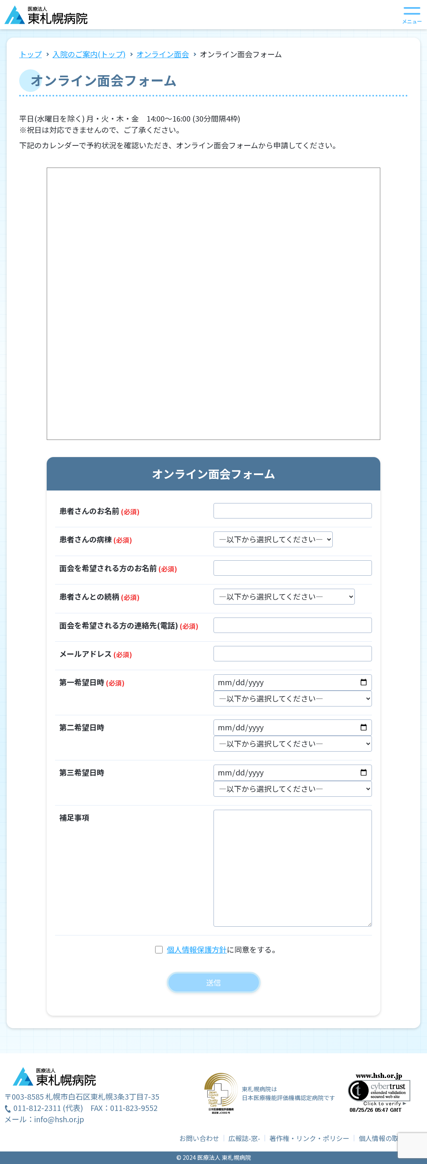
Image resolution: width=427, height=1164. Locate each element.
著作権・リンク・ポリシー (309, 1138)
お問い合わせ (199, 1138)
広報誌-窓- (244, 1138)
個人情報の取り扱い (389, 1138)
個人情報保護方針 (197, 949)
